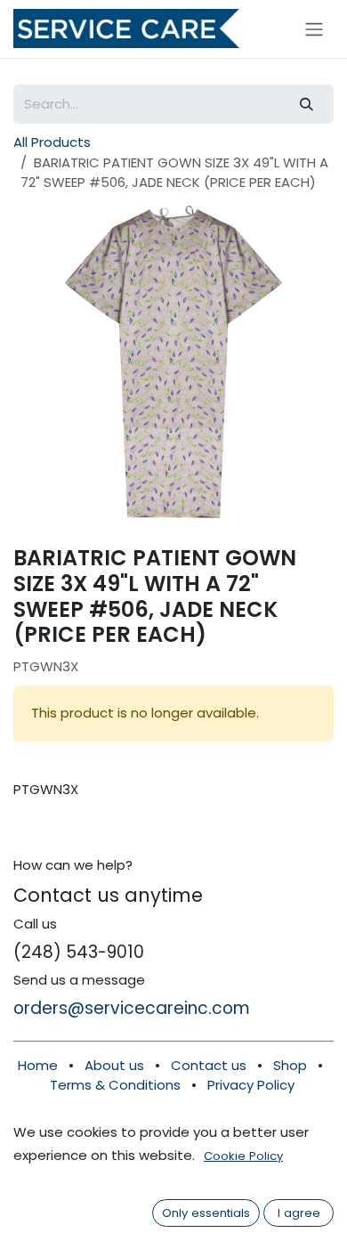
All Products (52, 142)
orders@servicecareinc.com (131, 1008)
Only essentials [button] (206, 1212)
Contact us (210, 1065)
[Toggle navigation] (314, 29)
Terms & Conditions (115, 1084)
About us (114, 1065)
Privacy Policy (251, 1084)
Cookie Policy (243, 1156)
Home (38, 1065)
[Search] (307, 105)
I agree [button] (299, 1212)
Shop (290, 1065)
